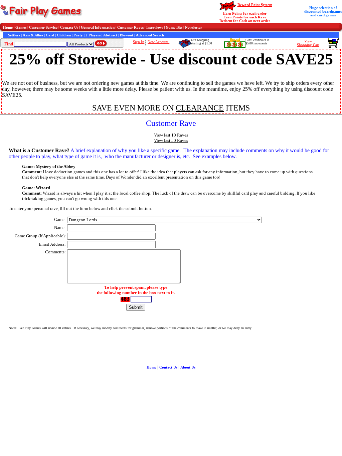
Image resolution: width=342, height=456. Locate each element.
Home (8, 27)
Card (50, 35)
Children (64, 35)
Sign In (138, 42)
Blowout (126, 35)
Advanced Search (150, 35)
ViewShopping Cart (308, 43)
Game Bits (174, 27)
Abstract (110, 35)
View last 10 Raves (171, 135)
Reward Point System (254, 5)
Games (20, 27)
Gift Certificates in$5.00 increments (257, 41)
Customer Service (43, 27)
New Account (158, 42)
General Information (98, 27)
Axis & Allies (33, 35)
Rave (262, 17)
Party (78, 35)
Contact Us (69, 27)
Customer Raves (130, 27)
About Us (187, 367)
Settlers (14, 35)
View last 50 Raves (171, 140)
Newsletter (193, 27)
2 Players (93, 35)
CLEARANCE (200, 107)
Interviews (154, 27)
